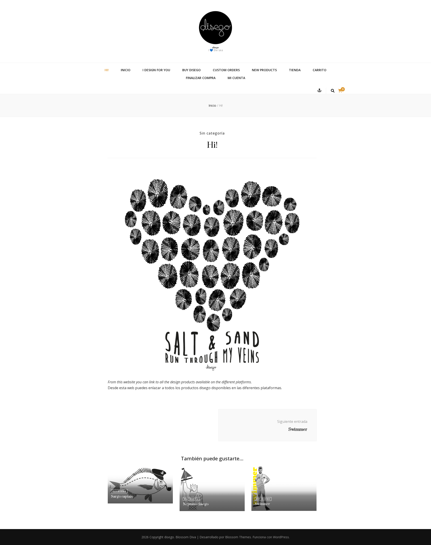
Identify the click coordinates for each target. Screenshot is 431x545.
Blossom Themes (238, 537)
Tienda (295, 70)
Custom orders (226, 70)
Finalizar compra (201, 78)
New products (264, 70)
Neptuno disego (196, 504)
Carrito (319, 70)
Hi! (107, 70)
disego (215, 47)
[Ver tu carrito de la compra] (340, 90)
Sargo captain (122, 496)
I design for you (156, 70)
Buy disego (191, 70)
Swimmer (262, 503)
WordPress (281, 537)
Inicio (125, 70)
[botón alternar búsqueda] (332, 91)
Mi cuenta (236, 78)
